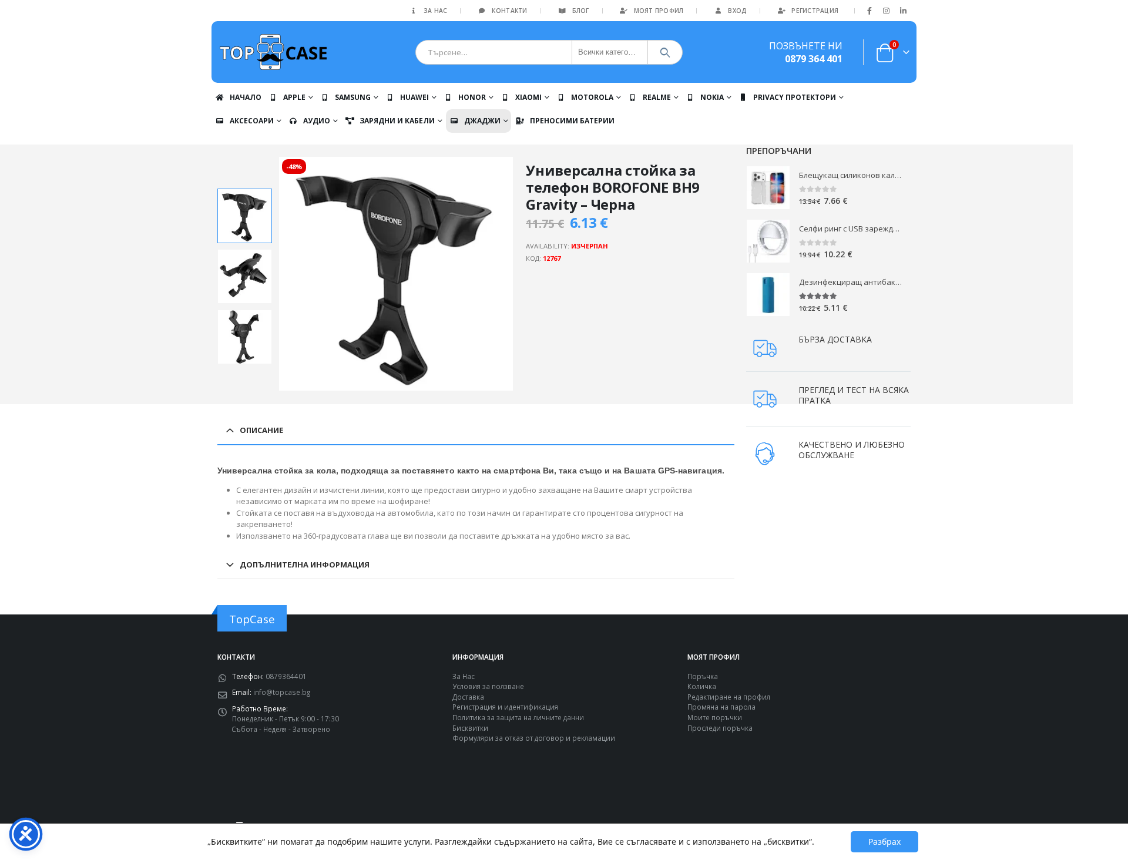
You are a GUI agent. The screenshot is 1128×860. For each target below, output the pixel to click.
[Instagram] (886, 10)
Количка (701, 686)
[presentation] (281, 274)
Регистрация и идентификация (505, 706)
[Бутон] (665, 52)
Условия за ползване (488, 686)
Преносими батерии (572, 121)
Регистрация (814, 10)
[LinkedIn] (903, 10)
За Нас (436, 10)
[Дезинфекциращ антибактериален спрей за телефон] (768, 295)
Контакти (509, 10)
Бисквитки (470, 728)
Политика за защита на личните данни (518, 717)
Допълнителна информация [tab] (305, 564)
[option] (244, 216)
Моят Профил (659, 10)
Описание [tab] (261, 430)
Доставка (468, 696)
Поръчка (702, 676)
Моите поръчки (714, 717)
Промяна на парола (721, 706)
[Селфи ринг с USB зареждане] (768, 241)
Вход (737, 10)
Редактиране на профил (728, 696)
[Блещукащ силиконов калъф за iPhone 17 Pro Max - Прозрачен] (768, 188)
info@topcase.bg (281, 692)
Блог (580, 10)
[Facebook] (869, 10)
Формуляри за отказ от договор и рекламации (533, 738)
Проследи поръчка (720, 728)
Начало (245, 97)
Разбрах (884, 841)
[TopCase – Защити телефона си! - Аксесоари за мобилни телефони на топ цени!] (273, 52)
